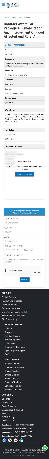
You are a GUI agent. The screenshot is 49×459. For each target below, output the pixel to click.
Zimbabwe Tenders (14, 385)
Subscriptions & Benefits (13, 315)
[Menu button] (4, 4)
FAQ (7, 354)
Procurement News (11, 308)
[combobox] (11, 250)
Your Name (9, 228)
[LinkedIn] (21, 440)
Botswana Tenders (13, 389)
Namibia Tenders (13, 382)
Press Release (9, 406)
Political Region (12, 335)
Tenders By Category (15, 350)
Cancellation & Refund (12, 409)
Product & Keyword (13, 255)
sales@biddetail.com (24, 424)
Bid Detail (41, 453)
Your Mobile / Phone (13, 246)
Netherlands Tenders (14, 367)
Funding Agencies (13, 339)
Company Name (11, 219)
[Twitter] (10, 440)
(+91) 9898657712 (23, 435)
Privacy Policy (31, 455)
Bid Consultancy (9, 319)
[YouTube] (16, 440)
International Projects (12, 300)
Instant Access (24, 174)
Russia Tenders (12, 371)
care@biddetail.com (23, 428)
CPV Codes (10, 343)
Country (8, 328)
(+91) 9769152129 (23, 432)
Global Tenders (9, 297)
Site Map (6, 398)
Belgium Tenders (13, 363)
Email (6, 237)
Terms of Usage (19, 455)
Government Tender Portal (14, 311)
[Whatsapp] (45, 448)
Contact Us (7, 402)
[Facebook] (4, 440)
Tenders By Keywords (15, 346)
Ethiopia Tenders (13, 374)
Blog (4, 413)
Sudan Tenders (12, 378)
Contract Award (9, 304)
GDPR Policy (8, 417)
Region (8, 332)
